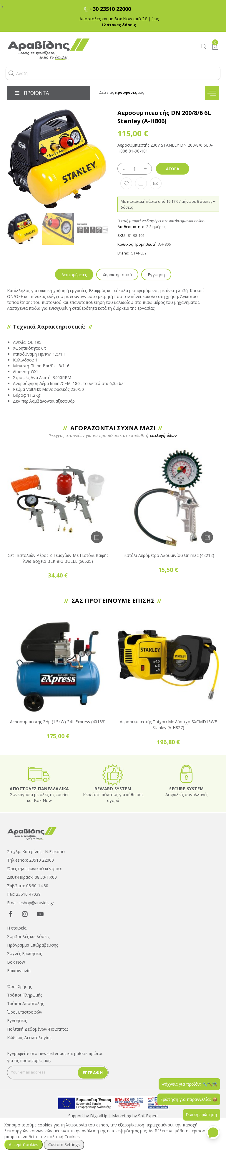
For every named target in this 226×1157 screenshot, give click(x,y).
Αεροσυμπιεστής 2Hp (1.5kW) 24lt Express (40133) (58, 721)
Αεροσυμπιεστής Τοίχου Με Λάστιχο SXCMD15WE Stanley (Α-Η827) (168, 724)
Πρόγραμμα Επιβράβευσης (32, 945)
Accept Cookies (23, 1144)
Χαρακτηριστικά (117, 274)
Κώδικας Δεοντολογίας (29, 1037)
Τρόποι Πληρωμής (24, 995)
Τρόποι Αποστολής (25, 1003)
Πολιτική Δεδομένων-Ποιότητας (37, 1029)
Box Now (16, 962)
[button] (11, 73)
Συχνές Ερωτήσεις (24, 953)
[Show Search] (203, 47)
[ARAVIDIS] (32, 833)
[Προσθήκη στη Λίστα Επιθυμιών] (126, 183)
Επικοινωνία (19, 970)
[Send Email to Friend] (156, 183)
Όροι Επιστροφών (24, 1012)
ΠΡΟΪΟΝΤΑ (36, 93)
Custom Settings (64, 1144)
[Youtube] (40, 913)
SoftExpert (148, 1116)
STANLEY (139, 253)
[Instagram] (24, 913)
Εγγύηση (156, 274)
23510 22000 (41, 860)
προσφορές (126, 92)
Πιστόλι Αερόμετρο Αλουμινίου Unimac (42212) (168, 555)
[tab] (74, 274)
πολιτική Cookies (63, 1136)
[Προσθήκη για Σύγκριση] (141, 183)
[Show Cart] (215, 46)
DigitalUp (98, 1116)
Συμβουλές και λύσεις (28, 936)
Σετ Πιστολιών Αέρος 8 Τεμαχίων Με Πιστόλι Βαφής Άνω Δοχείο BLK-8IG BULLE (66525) (58, 558)
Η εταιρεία (16, 928)
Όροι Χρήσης (19, 986)
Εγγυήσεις (17, 1020)
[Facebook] (10, 913)
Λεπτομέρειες (74, 274)
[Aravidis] (85, 49)
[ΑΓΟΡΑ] (97, 537)
